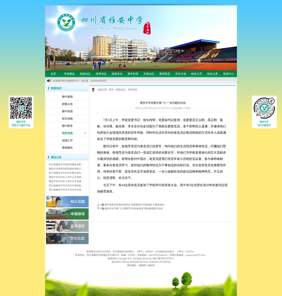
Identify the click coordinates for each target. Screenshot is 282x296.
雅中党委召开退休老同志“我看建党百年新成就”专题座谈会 (134, 204)
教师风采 (164, 73)
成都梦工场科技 (147, 265)
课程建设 (67, 147)
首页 (53, 73)
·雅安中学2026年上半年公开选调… (65, 181)
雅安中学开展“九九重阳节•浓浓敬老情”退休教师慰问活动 (134, 208)
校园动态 (85, 73)
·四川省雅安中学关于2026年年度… (65, 189)
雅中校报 (67, 111)
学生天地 (180, 73)
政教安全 (117, 73)
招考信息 (101, 73)
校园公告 (67, 104)
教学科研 (133, 73)
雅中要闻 (67, 96)
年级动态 (148, 73)
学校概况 (69, 73)
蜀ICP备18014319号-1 (163, 258)
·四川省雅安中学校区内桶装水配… (65, 164)
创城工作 (67, 140)
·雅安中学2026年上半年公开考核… (65, 177)
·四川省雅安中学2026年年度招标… (65, 185)
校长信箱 (67, 118)
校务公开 (196, 73)
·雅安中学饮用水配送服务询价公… (65, 168)
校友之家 (212, 73)
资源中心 (228, 73)
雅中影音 (67, 125)
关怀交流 (67, 133)
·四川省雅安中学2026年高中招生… (65, 173)
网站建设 (131, 265)
